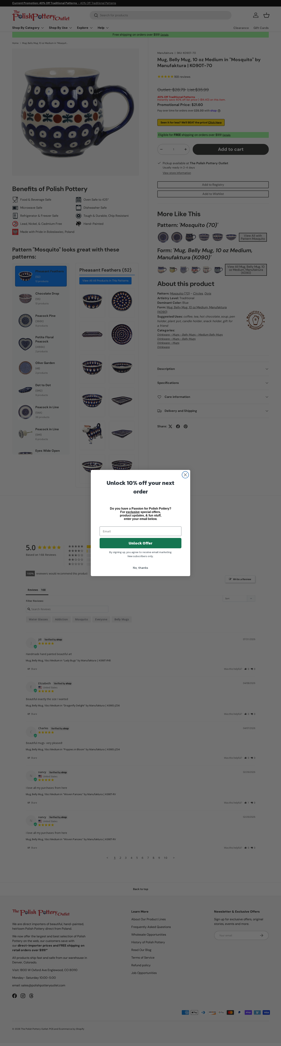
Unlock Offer (141, 543)
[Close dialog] (185, 474)
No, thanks (140, 567)
